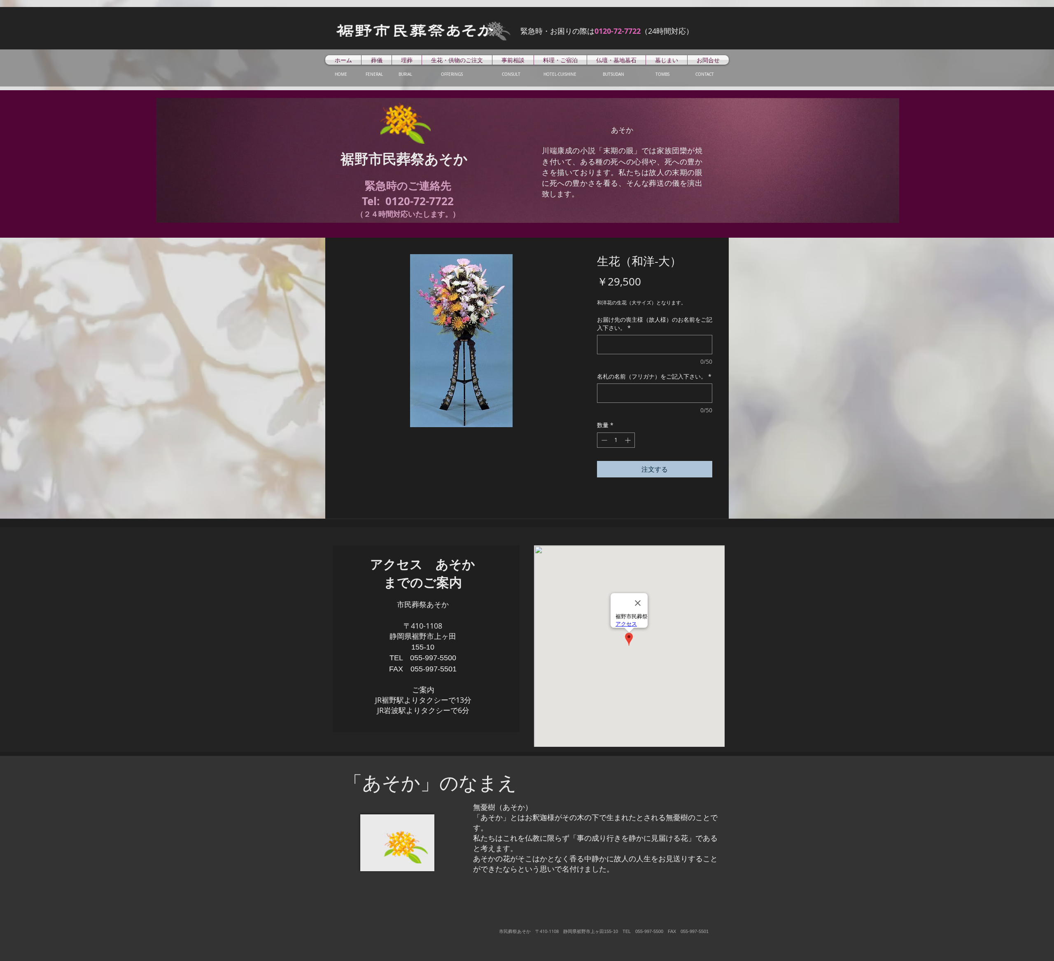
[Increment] (628, 440)
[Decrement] (603, 440)
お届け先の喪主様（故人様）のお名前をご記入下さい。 (654, 324)
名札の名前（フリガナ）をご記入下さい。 (654, 376)
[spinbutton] (616, 440)
